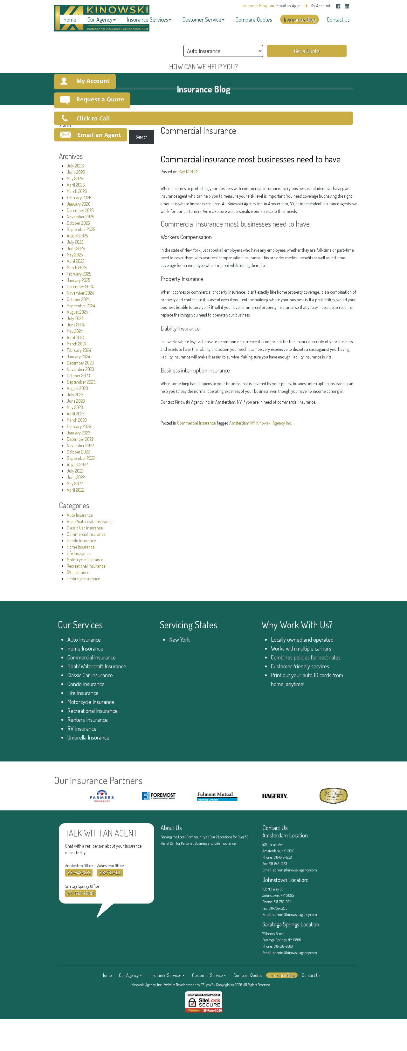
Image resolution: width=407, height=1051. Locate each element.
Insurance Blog (254, 5)
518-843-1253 (78, 872)
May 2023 (75, 407)
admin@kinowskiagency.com (294, 870)
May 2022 (75, 483)
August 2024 (77, 312)
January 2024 (78, 356)
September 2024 (81, 305)
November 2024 (80, 293)
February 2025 (79, 273)
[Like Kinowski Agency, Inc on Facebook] (338, 6)
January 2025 (78, 280)
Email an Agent (289, 5)
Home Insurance (80, 546)
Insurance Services (147, 19)
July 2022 (75, 471)
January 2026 (79, 204)
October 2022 (78, 451)
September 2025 (81, 229)
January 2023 (78, 432)
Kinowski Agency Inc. (274, 423)
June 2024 (76, 324)
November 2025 (80, 216)
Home (69, 19)
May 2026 (75, 178)
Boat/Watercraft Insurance (89, 521)
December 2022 (80, 439)
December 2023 (80, 362)
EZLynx (206, 984)
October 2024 (78, 299)
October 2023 (78, 375)
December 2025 (80, 210)
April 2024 (75, 337)
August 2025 (77, 235)
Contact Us (338, 19)
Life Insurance (78, 553)
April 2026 (76, 185)
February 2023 (79, 426)
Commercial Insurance (86, 534)
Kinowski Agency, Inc (146, 984)
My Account (320, 5)
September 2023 (81, 382)
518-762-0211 (110, 872)
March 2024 (76, 343)
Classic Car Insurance (85, 527)
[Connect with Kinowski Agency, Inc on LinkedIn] (346, 6)
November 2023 (80, 369)
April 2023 (76, 413)
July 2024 (75, 318)
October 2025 (78, 223)
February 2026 (79, 197)
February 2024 (79, 350)
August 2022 (77, 464)
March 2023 (77, 420)
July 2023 (75, 394)
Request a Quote (100, 99)
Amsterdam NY (242, 423)
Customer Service (202, 19)
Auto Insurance (80, 515)
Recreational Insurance (86, 566)
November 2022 (80, 445)
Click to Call (93, 118)
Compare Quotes (254, 19)
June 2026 (76, 172)
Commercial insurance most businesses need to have (251, 159)
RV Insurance (78, 572)
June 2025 (76, 248)
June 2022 (76, 477)
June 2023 (76, 401)
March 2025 (76, 267)
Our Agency (100, 19)
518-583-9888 (80, 893)
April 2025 (75, 261)
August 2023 (77, 388)
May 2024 (75, 331)
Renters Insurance (87, 719)
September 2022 (81, 458)
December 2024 (80, 286)
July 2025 (75, 242)
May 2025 (75, 254)
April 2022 (75, 490)
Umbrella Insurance (83, 578)
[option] (89, 796)
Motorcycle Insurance (85, 559)
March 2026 (77, 191)
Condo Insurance (81, 540)
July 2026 (75, 165)
